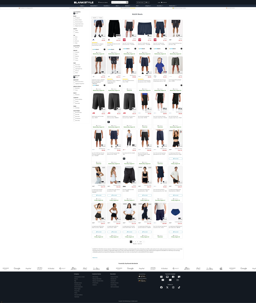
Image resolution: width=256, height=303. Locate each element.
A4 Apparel (77, 18)
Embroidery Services (114, 283)
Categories (147, 6)
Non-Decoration (78, 112)
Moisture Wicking (78, 99)
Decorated (77, 116)
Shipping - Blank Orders (97, 279)
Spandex (77, 56)
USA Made (77, 108)
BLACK (76, 13)
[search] (127, 2)
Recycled (77, 47)
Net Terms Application (78, 287)
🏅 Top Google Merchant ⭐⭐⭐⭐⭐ (128, 8)
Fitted (76, 72)
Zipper (76, 30)
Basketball (77, 88)
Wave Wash (77, 103)
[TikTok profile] (179, 288)
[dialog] (2, 302)
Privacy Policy (76, 291)
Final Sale (77, 114)
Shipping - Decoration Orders (98, 281)
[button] (140, 2)
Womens (127, 6)
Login (159, 2)
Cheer (76, 90)
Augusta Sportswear (79, 24)
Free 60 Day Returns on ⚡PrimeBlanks (76, 8)
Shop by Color (172, 6)
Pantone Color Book (114, 277)
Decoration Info (113, 279)
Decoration (159, 6)
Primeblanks (77, 118)
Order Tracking (95, 277)
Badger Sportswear (79, 26)
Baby (76, 43)
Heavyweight (78, 66)
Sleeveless (77, 94)
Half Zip (76, 32)
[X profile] (167, 288)
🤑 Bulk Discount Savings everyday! (179, 8)
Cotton (76, 60)
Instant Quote (113, 281)
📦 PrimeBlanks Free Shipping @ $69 (26, 8)
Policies (75, 293)
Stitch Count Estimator (115, 287)
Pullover (77, 70)
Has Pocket (77, 64)
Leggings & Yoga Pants (79, 83)
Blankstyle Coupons (78, 283)
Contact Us (164, 2)
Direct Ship (77, 120)
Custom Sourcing (77, 285)
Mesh (76, 54)
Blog (75, 281)
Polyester (77, 52)
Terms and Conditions (78, 295)
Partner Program (77, 289)
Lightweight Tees (78, 68)
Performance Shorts (79, 81)
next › (141, 241)
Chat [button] (148, 2)
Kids (137, 6)
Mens (117, 6)
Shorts (76, 77)
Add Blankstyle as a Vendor (79, 277)
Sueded (76, 101)
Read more (95, 257)
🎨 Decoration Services (230, 8)
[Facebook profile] (161, 288)
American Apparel (78, 22)
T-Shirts (81, 6)
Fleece (76, 58)
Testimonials (76, 297)
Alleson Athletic (78, 20)
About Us (76, 279)
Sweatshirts (106, 6)
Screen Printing (113, 285)
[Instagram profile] (173, 288)
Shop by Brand (93, 6)
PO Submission (95, 283)
